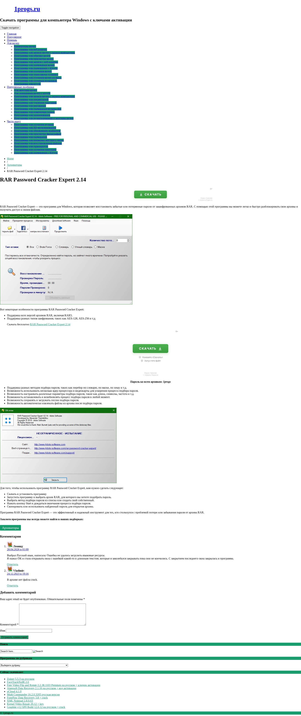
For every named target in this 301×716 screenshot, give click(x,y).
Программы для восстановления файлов (38, 143)
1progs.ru (27, 8)
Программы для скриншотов (31, 146)
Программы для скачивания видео (34, 65)
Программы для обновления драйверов (37, 130)
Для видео (13, 43)
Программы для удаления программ (35, 102)
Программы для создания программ (35, 149)
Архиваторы (14, 164)
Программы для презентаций (31, 99)
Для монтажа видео (25, 90)
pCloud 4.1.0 (14, 691)
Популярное (14, 36)
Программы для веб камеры (30, 49)
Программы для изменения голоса (34, 112)
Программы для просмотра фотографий (37, 133)
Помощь (12, 40)
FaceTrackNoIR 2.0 (18, 682)
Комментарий (9, 624)
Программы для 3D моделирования (35, 127)
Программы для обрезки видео (32, 55)
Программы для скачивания (30, 137)
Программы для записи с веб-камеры (36, 61)
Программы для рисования (30, 105)
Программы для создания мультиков (35, 80)
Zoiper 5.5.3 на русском (20, 678)
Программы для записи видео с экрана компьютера (44, 52)
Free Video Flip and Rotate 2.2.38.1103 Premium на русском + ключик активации (53, 685)
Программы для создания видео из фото (37, 77)
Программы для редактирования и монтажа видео (44, 118)
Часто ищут (14, 121)
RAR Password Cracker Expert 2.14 (50, 324)
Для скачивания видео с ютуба (32, 93)
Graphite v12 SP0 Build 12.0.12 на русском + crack (36, 707)
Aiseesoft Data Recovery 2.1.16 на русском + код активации (41, 688)
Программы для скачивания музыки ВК (37, 108)
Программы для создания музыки (34, 124)
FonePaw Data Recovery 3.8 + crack (27, 697)
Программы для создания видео (33, 71)
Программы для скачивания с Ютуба (36, 68)
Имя (2, 630)
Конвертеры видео (25, 46)
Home (10, 158)
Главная (11, 33)
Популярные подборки (20, 87)
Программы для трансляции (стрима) (36, 74)
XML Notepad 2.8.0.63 (20, 700)
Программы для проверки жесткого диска (39, 140)
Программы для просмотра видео (34, 58)
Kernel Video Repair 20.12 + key (25, 703)
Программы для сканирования (32, 115)
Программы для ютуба (27, 83)
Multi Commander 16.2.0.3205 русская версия (33, 694)
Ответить (12, 564)
